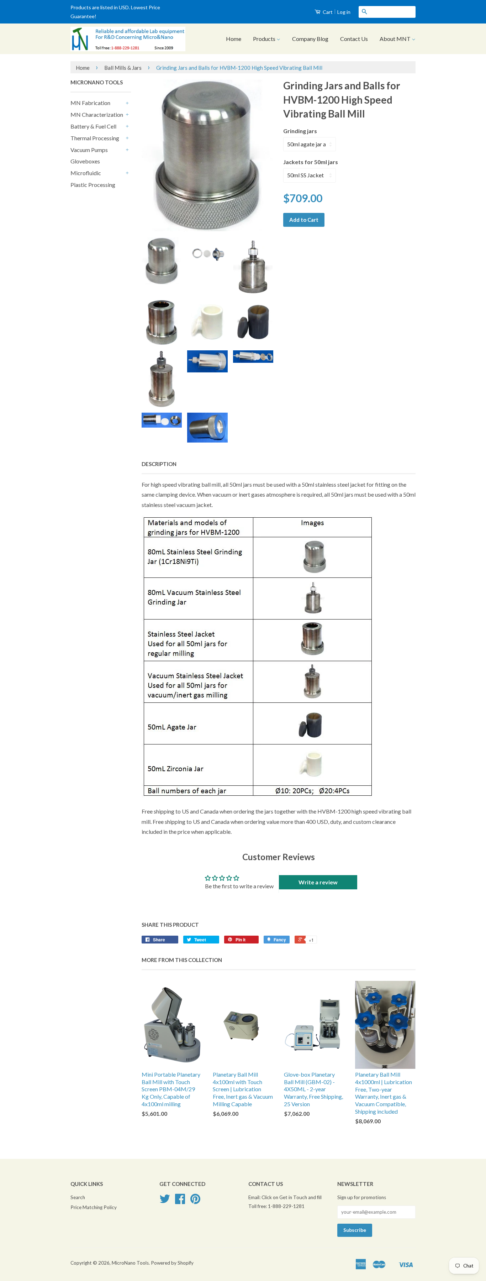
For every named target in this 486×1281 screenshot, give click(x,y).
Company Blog (310, 38)
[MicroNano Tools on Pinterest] (195, 1201)
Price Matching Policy (93, 1207)
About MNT (396, 38)
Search (77, 1197)
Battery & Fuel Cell (93, 126)
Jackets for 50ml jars (310, 161)
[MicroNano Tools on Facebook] (180, 1201)
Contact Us (354, 38)
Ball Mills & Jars (123, 67)
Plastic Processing (92, 184)
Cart (327, 12)
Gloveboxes (85, 161)
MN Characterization (96, 114)
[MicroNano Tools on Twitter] (164, 1201)
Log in (343, 12)
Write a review (318, 882)
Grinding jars (300, 130)
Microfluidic (85, 172)
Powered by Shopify (172, 1263)
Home (233, 38)
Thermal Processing (94, 138)
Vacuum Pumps (89, 149)
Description (159, 464)
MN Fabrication (90, 102)
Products (264, 38)
